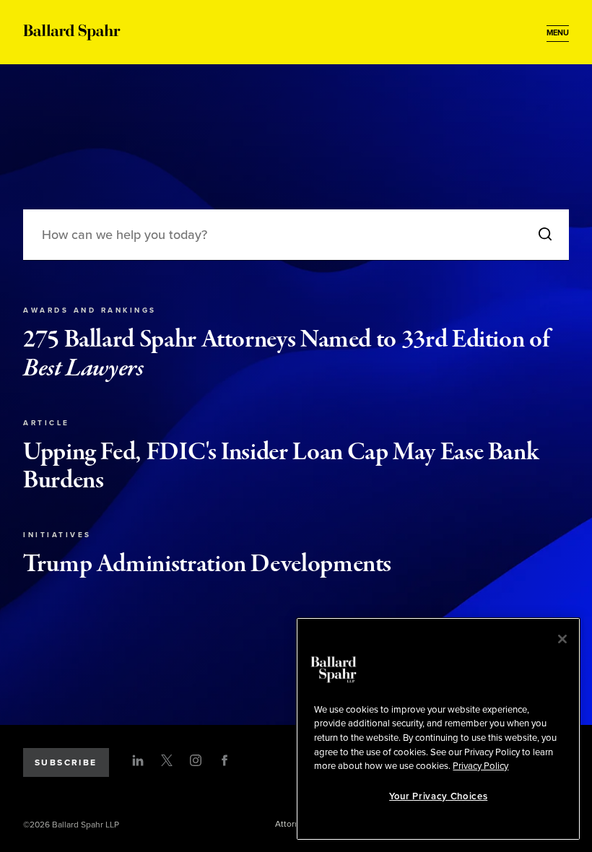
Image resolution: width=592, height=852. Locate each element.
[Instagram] (195, 760)
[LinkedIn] (137, 760)
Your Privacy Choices (438, 796)
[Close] (562, 639)
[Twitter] (166, 760)
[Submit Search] (545, 235)
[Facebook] (224, 760)
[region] (438, 728)
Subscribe (66, 762)
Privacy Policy (480, 766)
